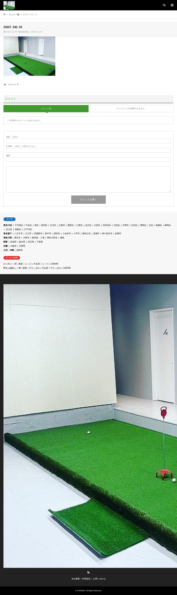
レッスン (7, 264)
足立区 (9, 229)
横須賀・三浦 (38, 237)
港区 (36, 225)
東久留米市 (107, 233)
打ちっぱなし (9, 268)
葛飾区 (18, 229)
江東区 (79, 225)
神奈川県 (7, 237)
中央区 (29, 225)
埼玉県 (31, 242)
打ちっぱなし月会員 (38, 268)
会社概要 (75, 579)
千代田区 (19, 225)
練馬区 (168, 225)
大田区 (97, 225)
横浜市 (17, 237)
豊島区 (143, 225)
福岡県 (19, 250)
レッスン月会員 (32, 264)
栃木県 (22, 242)
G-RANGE (81, 591)
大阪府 (13, 246)
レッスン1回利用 (50, 264)
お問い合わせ (99, 579)
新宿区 (44, 225)
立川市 (28, 233)
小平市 (76, 233)
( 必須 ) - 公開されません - (21, 146)
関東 (5, 242)
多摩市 (118, 233)
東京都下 (7, 233)
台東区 (62, 225)
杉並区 (134, 225)
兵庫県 (22, 246)
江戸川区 (28, 229)
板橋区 (159, 225)
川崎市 (26, 237)
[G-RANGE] (9, 5)
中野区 (126, 225)
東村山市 (86, 233)
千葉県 (40, 242)
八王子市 (18, 233)
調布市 (57, 233)
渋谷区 (117, 225)
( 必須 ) (12, 137)
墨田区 (71, 225)
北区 (151, 225)
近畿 (5, 246)
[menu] (172, 5)
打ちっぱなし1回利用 (61, 268)
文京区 (53, 225)
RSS (88, 572)
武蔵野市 (38, 233)
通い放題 (22, 268)
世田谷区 (107, 225)
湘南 (62, 237)
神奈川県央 (52, 237)
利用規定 (86, 579)
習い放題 (18, 264)
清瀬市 (96, 233)
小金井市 (67, 233)
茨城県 (13, 242)
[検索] (164, 5)
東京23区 (7, 225)
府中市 (48, 233)
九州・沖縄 (8, 250)
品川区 (88, 225)
